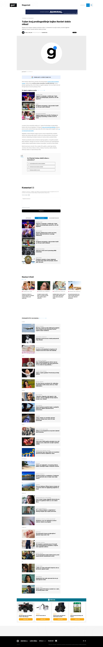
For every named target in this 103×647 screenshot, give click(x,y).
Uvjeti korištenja (69, 644)
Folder (50, 641)
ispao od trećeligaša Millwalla (49, 127)
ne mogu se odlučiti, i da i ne (50, 160)
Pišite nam (50, 644)
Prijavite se (41, 210)
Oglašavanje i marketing (61, 644)
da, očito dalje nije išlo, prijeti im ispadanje (52, 154)
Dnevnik (24, 641)
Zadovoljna (33, 641)
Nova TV (18, 641)
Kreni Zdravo (56, 641)
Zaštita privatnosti (75, 644)
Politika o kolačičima (82, 644)
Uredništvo (55, 644)
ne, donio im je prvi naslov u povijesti (51, 157)
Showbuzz (42, 641)
